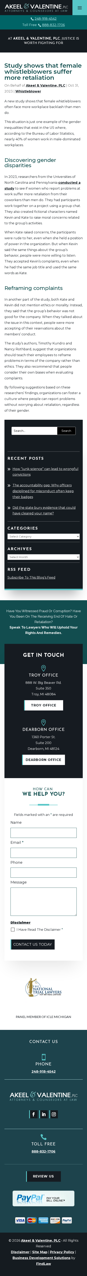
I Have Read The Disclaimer (40, 930)
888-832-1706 (53, 25)
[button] (79, 7)
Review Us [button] (43, 1176)
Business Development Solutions (41, 1258)
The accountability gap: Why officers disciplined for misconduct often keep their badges (43, 491)
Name (16, 822)
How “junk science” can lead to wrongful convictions (46, 472)
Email (17, 842)
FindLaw (43, 1264)
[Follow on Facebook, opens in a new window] (33, 1114)
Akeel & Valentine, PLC (45, 85)
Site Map (39, 1252)
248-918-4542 (46, 19)
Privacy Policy (62, 1252)
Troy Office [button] (43, 705)
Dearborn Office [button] (43, 760)
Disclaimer (20, 1252)
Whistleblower (28, 91)
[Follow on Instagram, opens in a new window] (53, 1114)
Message (19, 882)
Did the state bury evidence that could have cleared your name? (44, 510)
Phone (16, 862)
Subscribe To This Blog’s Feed (31, 577)
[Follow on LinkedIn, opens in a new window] (43, 1114)
